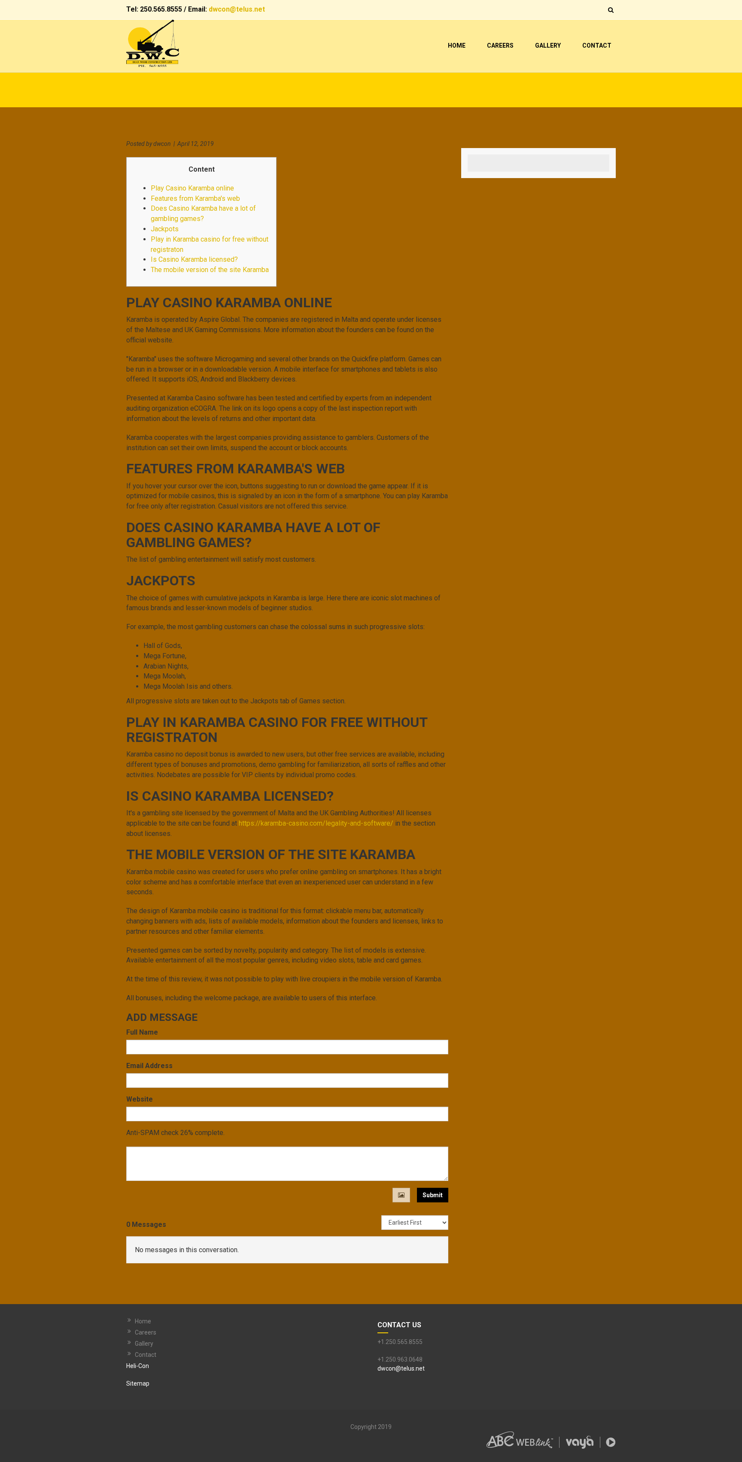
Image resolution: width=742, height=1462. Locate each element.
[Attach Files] (401, 1195)
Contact (596, 45)
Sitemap (137, 1383)
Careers (500, 45)
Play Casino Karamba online (192, 188)
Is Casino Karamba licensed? (194, 259)
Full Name (142, 1032)
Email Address (149, 1066)
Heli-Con (137, 1365)
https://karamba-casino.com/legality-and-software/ (316, 823)
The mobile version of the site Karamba (210, 270)
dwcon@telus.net (237, 9)
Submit (433, 1195)
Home (456, 45)
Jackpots (165, 229)
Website (139, 1099)
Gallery (548, 45)
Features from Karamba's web (195, 198)
